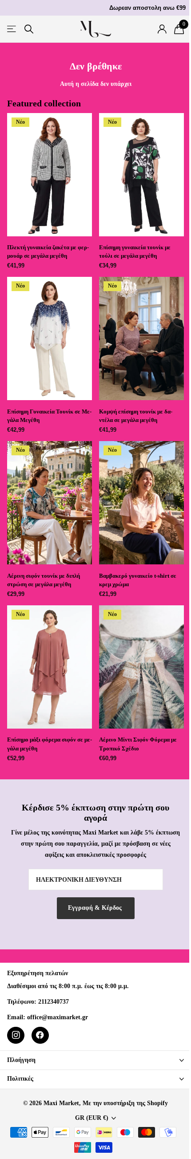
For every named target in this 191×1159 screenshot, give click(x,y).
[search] (28, 29)
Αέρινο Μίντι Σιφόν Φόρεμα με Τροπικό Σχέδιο (138, 743)
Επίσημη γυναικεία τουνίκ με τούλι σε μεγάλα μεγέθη (135, 251)
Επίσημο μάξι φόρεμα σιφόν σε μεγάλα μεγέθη (49, 743)
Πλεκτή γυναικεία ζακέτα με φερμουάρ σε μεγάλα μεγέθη (48, 251)
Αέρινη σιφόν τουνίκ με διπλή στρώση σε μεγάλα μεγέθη (43, 580)
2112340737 (53, 1001)
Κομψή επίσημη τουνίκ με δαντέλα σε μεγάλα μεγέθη (135, 415)
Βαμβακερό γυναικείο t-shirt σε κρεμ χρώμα (137, 580)
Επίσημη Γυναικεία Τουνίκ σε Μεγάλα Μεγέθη (49, 415)
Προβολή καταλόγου (12, 29)
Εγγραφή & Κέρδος (95, 907)
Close (95, 1060)
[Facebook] (40, 1035)
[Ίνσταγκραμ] (15, 1035)
